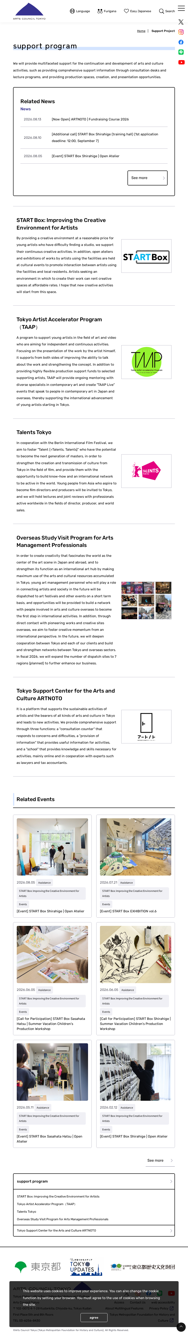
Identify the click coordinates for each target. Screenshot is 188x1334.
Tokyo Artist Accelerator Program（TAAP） (47, 1204)
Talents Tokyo (26, 1211)
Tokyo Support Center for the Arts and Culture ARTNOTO (56, 1230)
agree (94, 1317)
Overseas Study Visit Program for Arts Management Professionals (62, 1219)
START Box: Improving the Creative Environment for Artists (58, 1196)
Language (83, 11)
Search (170, 11)
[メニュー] (181, 8)
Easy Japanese (140, 11)
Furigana (110, 11)
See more (139, 178)
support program (32, 1181)
